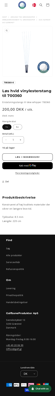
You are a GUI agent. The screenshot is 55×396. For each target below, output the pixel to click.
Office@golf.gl (14, 349)
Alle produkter (14, 255)
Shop (4, 17)
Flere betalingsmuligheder (27, 173)
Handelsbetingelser (17, 302)
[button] (6, 5)
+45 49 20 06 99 (14, 345)
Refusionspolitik (15, 269)
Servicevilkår (13, 262)
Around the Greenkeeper (23, 17)
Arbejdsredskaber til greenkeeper (18, 20)
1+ (7, 126)
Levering (11, 288)
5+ (17, 126)
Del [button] (7, 181)
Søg (8, 248)
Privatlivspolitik (14, 295)
